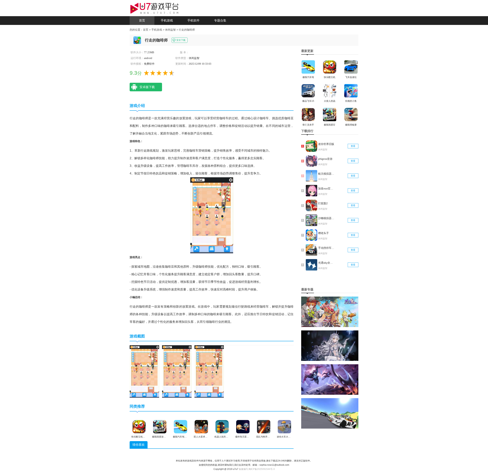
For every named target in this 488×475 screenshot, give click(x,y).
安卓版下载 (147, 87)
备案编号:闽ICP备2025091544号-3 (257, 469)
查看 (353, 146)
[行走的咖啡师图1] (144, 371)
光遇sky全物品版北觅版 (326, 262)
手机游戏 (167, 20)
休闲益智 (170, 29)
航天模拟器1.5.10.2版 (326, 173)
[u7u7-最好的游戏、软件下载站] (154, 7)
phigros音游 (325, 158)
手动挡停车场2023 (326, 247)
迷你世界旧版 (326, 144)
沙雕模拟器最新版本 (326, 218)
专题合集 (220, 20)
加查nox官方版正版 (326, 188)
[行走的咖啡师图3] (209, 371)
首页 (142, 20)
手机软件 (193, 20)
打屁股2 (323, 203)
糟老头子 (323, 233)
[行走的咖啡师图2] (177, 371)
